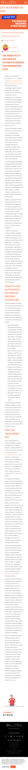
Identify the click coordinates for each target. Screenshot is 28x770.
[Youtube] (11, 736)
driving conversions (10, 573)
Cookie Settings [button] (5, 766)
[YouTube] (8, 715)
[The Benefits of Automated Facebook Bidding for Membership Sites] (14, 21)
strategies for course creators (13, 81)
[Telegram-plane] (16, 736)
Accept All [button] (13, 766)
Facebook (14, 78)
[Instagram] (6, 715)
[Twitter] (10, 715)
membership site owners (14, 83)
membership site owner (12, 454)
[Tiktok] (22, 736)
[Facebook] (4, 715)
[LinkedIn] (12, 715)
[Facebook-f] (5, 736)
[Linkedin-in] (19, 736)
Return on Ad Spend (17, 473)
